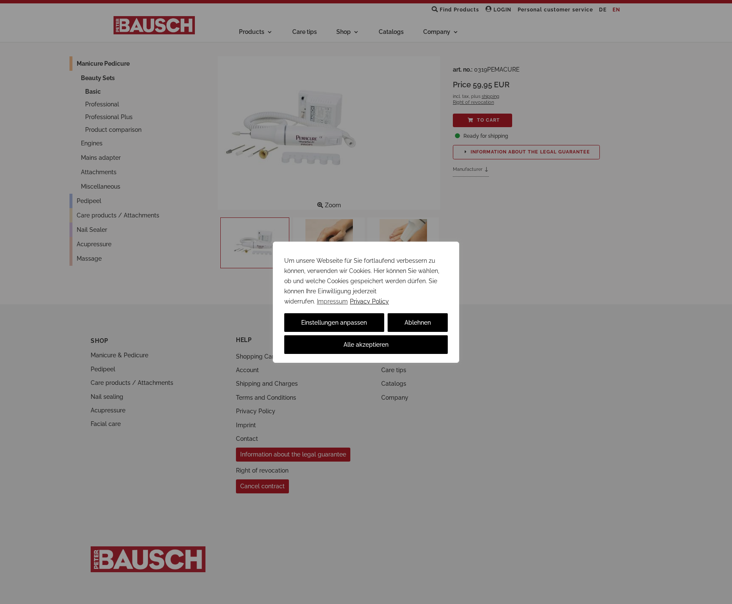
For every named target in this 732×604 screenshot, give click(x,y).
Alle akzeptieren (366, 344)
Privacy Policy (369, 301)
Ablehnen (418, 322)
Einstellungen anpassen (334, 322)
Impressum (332, 301)
